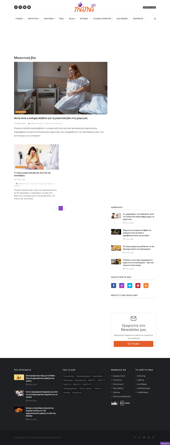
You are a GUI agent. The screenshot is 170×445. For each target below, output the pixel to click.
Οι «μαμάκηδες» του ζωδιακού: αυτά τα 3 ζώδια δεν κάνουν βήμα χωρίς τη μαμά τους (138, 216)
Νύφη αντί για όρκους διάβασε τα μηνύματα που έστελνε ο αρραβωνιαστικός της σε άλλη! (137, 233)
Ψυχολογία (76, 393)
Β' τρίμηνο (49, 184)
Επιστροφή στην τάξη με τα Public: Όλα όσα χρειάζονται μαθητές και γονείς (40, 378)
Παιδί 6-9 (76, 384)
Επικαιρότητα (80, 380)
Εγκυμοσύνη (57, 123)
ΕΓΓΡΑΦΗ (134, 343)
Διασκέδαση (98, 376)
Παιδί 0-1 (92, 380)
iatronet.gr (141, 376)
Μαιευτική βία (37, 123)
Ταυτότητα (117, 380)
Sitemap (116, 392)
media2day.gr (142, 392)
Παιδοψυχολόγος (70, 388)
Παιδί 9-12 (87, 384)
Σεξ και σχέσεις (86, 388)
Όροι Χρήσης (118, 388)
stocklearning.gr (143, 388)
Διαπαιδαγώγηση (84, 376)
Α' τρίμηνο (41, 184)
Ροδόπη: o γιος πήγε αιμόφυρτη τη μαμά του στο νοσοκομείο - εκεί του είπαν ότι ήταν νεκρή (138, 262)
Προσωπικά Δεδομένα (122, 396)
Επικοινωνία (118, 384)
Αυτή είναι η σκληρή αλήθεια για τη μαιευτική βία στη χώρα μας (51, 118)
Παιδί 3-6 (67, 384)
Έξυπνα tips (68, 380)
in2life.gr (140, 380)
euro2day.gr (142, 384)
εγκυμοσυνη (21, 112)
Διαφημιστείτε (119, 376)
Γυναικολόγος (69, 376)
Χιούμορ (66, 393)
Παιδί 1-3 (101, 380)
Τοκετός (47, 123)
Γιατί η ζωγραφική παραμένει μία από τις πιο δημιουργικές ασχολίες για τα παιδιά (42, 394)
